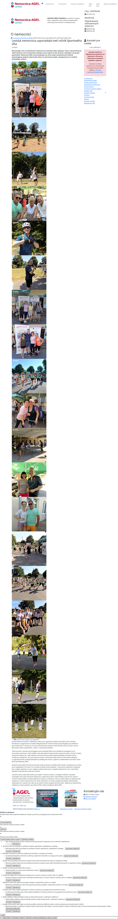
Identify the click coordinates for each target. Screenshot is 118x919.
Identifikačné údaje (90, 80)
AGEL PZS (90, 5)
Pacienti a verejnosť (77, 4)
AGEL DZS (98, 5)
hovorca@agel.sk (95, 47)
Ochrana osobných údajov (92, 89)
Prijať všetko (7, 918)
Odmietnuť (16, 844)
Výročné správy (89, 97)
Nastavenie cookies (66, 809)
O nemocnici (49, 4)
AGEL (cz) (16, 805)
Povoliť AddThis (6, 822)
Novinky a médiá (26, 38)
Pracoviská (62, 4)
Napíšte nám (88, 91)
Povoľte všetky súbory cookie (10, 839)
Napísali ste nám (89, 103)
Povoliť (8, 844)
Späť (13, 788)
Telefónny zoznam (91, 797)
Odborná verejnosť (110, 4)
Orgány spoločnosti (90, 83)
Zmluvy (86, 99)
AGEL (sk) (23, 805)
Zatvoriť (3, 829)
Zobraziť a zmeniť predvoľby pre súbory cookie (41, 918)
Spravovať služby (72, 848)
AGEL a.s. (37, 809)
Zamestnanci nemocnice (92, 85)
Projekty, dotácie (89, 93)
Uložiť (2, 915)
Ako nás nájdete (90, 799)
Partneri (86, 95)
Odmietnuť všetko (27, 839)
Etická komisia (88, 87)
